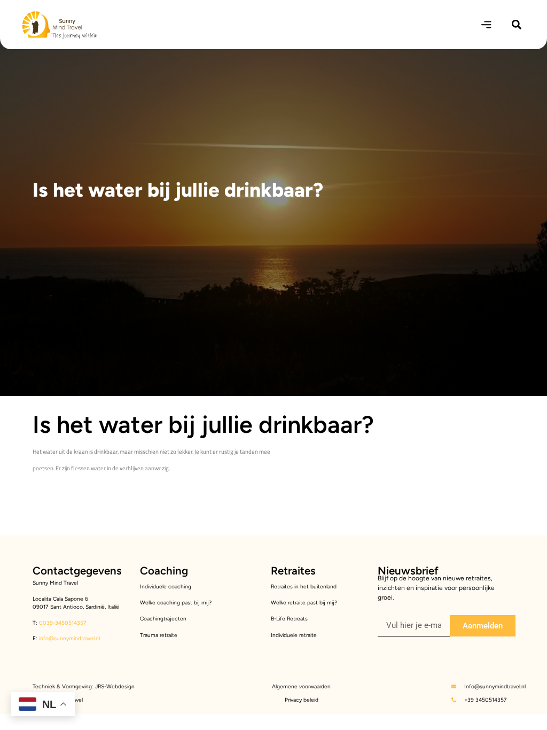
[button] (517, 25)
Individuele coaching (165, 586)
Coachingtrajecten (163, 618)
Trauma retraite (158, 635)
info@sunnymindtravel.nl (69, 638)
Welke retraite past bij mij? (304, 602)
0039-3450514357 (62, 622)
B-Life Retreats (289, 618)
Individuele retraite (294, 635)
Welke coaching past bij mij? (176, 602)
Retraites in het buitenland (304, 586)
